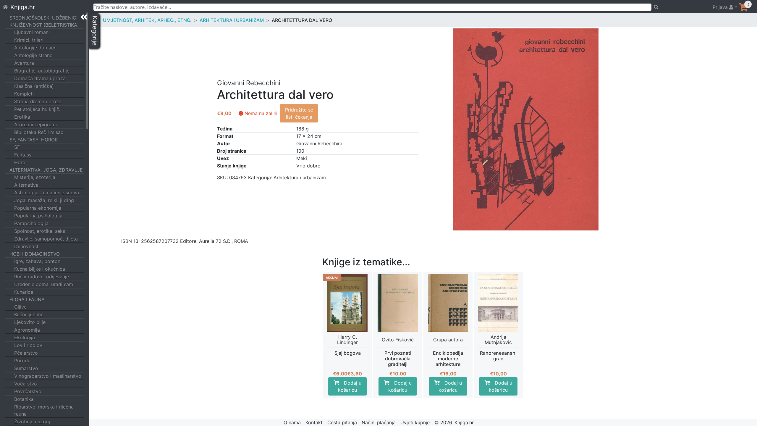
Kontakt (314, 422)
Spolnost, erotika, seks (39, 231)
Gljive (20, 307)
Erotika (22, 117)
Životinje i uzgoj (32, 422)
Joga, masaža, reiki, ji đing (44, 200)
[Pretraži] (679, 7)
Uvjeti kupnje (415, 422)
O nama (292, 422)
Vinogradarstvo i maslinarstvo (47, 376)
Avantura (24, 63)
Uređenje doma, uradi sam (43, 284)
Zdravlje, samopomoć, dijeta (46, 239)
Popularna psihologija (38, 216)
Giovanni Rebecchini (319, 143)
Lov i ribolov (28, 345)
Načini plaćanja (379, 422)
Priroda (22, 361)
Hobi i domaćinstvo (34, 254)
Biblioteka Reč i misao (39, 132)
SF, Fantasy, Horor (33, 140)
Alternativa (26, 185)
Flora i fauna (27, 299)
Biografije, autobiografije (41, 71)
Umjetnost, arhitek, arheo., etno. (147, 20)
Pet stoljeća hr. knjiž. (37, 109)
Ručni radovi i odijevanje (41, 277)
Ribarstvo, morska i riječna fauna (44, 410)
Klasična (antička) (34, 86)
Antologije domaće (35, 48)
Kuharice (23, 292)
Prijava (721, 7)
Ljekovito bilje (30, 322)
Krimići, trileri (28, 40)
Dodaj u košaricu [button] (349, 386)
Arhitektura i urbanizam (232, 20)
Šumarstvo (26, 368)
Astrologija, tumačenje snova (46, 193)
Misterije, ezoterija (34, 177)
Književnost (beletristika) (44, 25)
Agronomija (27, 330)
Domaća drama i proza (40, 78)
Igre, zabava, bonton (37, 261)
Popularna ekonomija (37, 208)
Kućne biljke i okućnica (39, 269)
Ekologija (24, 338)
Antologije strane (33, 55)
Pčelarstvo (26, 353)
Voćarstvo (25, 384)
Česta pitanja (342, 422)
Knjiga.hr (22, 7)
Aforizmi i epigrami (35, 125)
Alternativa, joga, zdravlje (46, 170)
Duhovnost (26, 246)
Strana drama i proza (38, 101)
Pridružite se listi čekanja (299, 113)
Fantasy (23, 155)
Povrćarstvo (27, 391)
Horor (20, 162)
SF (17, 147)
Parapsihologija (31, 223)
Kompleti (24, 94)
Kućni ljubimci (29, 314)
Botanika (24, 399)
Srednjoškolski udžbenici (43, 18)
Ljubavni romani (32, 32)
